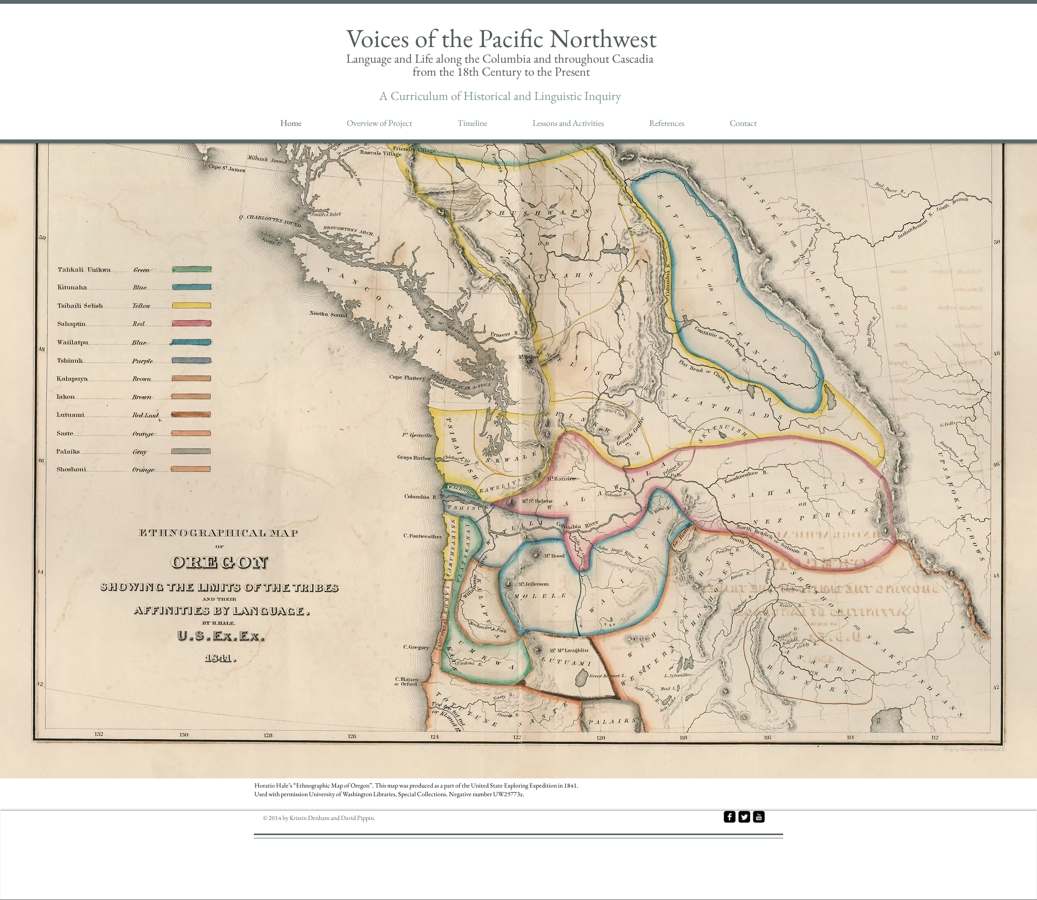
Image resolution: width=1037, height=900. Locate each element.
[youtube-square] (759, 817)
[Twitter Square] (744, 817)
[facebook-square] (730, 817)
